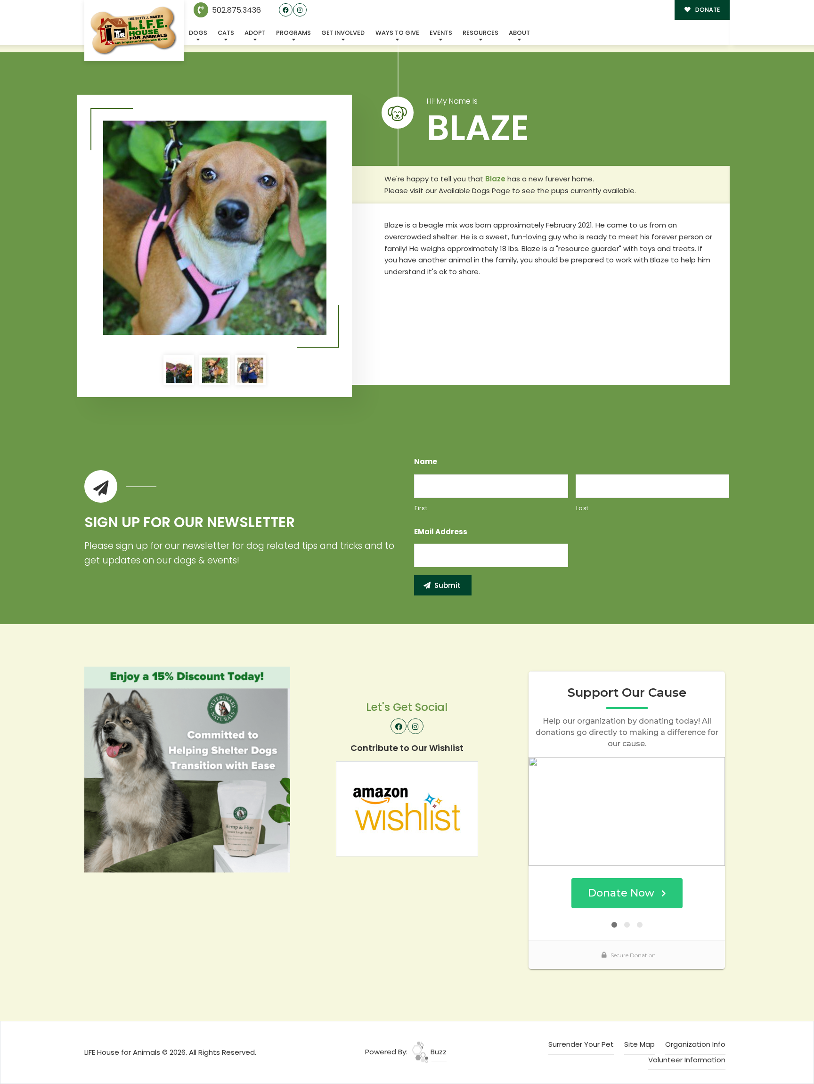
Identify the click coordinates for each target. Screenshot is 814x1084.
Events (441, 32)
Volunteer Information (686, 1060)
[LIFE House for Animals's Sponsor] (187, 769)
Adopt (255, 32)
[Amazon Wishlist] (407, 808)
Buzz (438, 1052)
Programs (293, 32)
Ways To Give (397, 32)
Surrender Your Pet (581, 1044)
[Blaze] (215, 227)
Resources (480, 32)
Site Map (639, 1044)
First (421, 508)
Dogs (198, 32)
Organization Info (695, 1044)
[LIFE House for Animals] (134, 31)
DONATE (707, 10)
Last (582, 508)
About (519, 32)
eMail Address (440, 532)
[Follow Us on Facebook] (286, 10)
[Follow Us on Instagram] (300, 10)
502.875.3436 (235, 10)
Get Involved (343, 32)
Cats (226, 32)
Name (425, 461)
